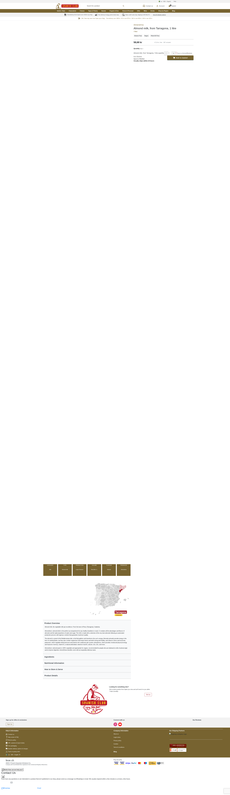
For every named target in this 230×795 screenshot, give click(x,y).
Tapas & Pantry (93, 11)
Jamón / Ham (61, 11)
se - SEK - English (13, 754)
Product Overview (52, 623)
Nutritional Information (54, 663)
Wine (145, 11)
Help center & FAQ (13, 737)
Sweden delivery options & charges (18, 748)
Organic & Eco (114, 11)
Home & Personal (127, 11)
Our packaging (12, 745)
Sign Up (9, 724)
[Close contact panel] (3, 776)
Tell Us (148, 694)
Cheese (82, 11)
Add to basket (182, 58)
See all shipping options (159, 14)
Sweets (103, 11)
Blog (173, 11)
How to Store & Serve (53, 669)
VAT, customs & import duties (16, 743)
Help (175, 1)
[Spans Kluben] (61, 6)
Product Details (51, 676)
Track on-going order (14, 751)
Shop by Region (163, 11)
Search (107, 6)
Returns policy (12, 740)
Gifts (138, 11)
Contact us (11, 734)
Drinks (152, 11)
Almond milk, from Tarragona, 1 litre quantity (149, 53)
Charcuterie (72, 11)
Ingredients (49, 657)
